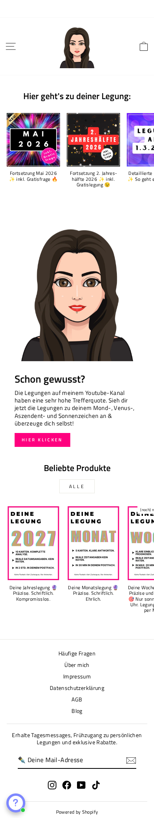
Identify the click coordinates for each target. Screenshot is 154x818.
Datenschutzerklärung (77, 688)
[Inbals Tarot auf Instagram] (52, 785)
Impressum (77, 676)
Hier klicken (42, 440)
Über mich (76, 665)
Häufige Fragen (77, 653)
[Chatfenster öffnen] (15, 802)
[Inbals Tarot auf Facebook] (66, 785)
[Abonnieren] (131, 760)
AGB (76, 699)
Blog (76, 711)
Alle (77, 486)
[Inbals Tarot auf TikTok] (96, 785)
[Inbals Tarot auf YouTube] (81, 785)
